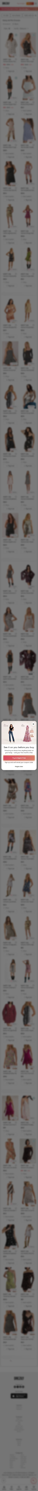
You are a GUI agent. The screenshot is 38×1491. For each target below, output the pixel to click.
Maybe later (19, 766)
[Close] (33, 724)
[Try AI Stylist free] (19, 732)
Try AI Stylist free (19, 758)
